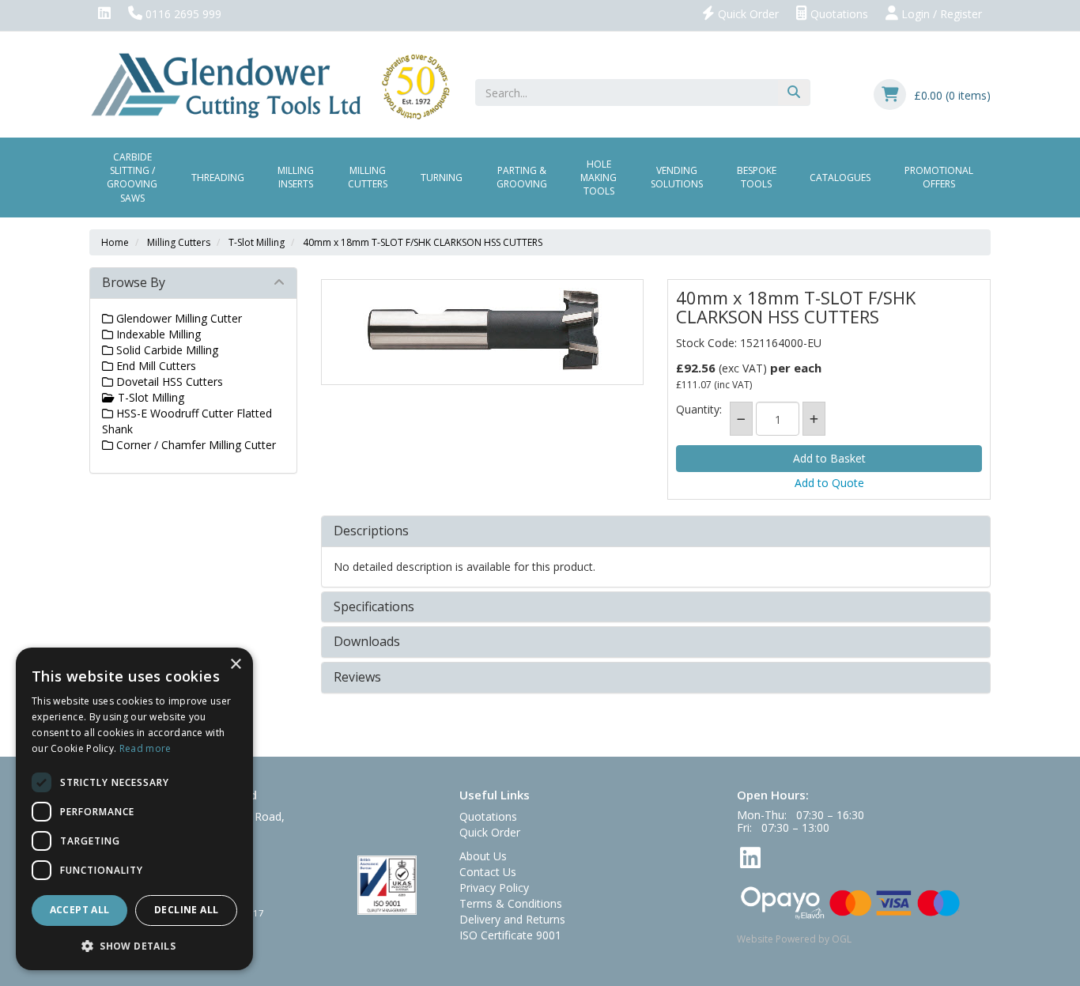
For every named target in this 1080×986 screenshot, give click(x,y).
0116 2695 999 (181, 13)
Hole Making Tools (598, 177)
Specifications (374, 607)
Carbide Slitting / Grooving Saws (132, 177)
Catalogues (840, 177)
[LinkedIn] (104, 14)
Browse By (133, 282)
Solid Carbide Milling (165, 349)
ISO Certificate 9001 (510, 935)
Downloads (367, 642)
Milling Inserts (296, 177)
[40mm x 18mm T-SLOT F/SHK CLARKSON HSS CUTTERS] (483, 332)
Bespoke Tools (756, 177)
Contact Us (487, 871)
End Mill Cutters (154, 365)
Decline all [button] (186, 909)
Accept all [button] (80, 909)
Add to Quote (829, 482)
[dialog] (134, 809)
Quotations (837, 13)
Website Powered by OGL (794, 939)
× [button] (235, 665)
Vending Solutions (677, 177)
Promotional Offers (938, 177)
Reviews (357, 678)
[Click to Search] (793, 92)
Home (115, 242)
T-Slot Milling (256, 242)
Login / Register (940, 13)
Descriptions (371, 531)
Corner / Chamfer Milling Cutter (194, 444)
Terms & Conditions (510, 903)
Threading (217, 177)
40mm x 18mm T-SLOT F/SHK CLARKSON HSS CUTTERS (422, 242)
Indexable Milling (157, 334)
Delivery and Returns (512, 919)
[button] (134, 945)
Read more (145, 748)
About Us (483, 855)
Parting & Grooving (522, 177)
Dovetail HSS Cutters (168, 381)
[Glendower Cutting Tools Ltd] (270, 85)
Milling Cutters (367, 177)
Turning (442, 177)
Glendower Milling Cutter (177, 318)
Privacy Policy (494, 887)
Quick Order (747, 13)
